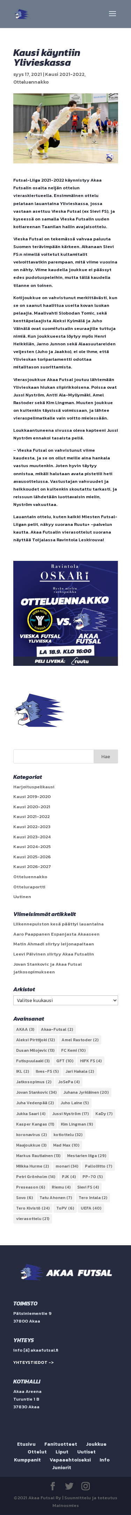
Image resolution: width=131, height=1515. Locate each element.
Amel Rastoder (80, 1040)
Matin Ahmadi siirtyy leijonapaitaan (53, 943)
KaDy (103, 1114)
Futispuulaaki (33, 1061)
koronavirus (31, 1135)
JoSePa (69, 1082)
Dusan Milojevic (35, 1050)
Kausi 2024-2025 (32, 846)
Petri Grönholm (35, 1177)
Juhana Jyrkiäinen (86, 1092)
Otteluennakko (31, 82)
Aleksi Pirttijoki (35, 1040)
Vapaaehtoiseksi (70, 1460)
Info (105, 1460)
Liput (62, 1452)
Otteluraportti (29, 886)
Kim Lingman (77, 1124)
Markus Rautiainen (38, 1156)
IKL (22, 1071)
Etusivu (26, 1444)
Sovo (24, 1198)
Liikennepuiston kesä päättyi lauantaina (58, 924)
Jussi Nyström (70, 1114)
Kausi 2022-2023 (31, 826)
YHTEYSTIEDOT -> (33, 1362)
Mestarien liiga (86, 1156)
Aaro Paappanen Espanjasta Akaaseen (56, 934)
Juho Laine (74, 1103)
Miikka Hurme (32, 1166)
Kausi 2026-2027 (32, 866)
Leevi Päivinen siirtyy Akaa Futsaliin (53, 954)
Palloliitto (98, 1166)
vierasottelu (32, 1218)
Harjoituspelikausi (33, 786)
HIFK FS (91, 1061)
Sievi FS (88, 1187)
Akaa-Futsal (57, 1029)
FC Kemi (73, 1050)
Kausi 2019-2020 (32, 796)
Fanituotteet (60, 1444)
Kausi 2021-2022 (65, 74)
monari (67, 1166)
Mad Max (66, 1145)
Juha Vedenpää (35, 1103)
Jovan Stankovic (36, 1092)
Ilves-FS (47, 1071)
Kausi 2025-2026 (32, 856)
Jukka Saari (30, 1114)
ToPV (65, 1208)
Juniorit (61, 1467)
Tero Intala (93, 1198)
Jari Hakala (79, 1071)
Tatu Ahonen (55, 1198)
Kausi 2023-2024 (32, 836)
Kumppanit (27, 1460)
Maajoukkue (31, 1145)
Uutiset (86, 1452)
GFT (64, 1061)
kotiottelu (67, 1135)
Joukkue (96, 1444)
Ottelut (37, 1452)
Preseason (30, 1187)
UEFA (91, 1208)
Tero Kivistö (33, 1208)
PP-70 (92, 1177)
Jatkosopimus (33, 1082)
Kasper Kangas (35, 1124)
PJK (69, 1177)
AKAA (25, 1029)
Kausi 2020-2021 (31, 806)
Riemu (61, 1187)
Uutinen (22, 896)
